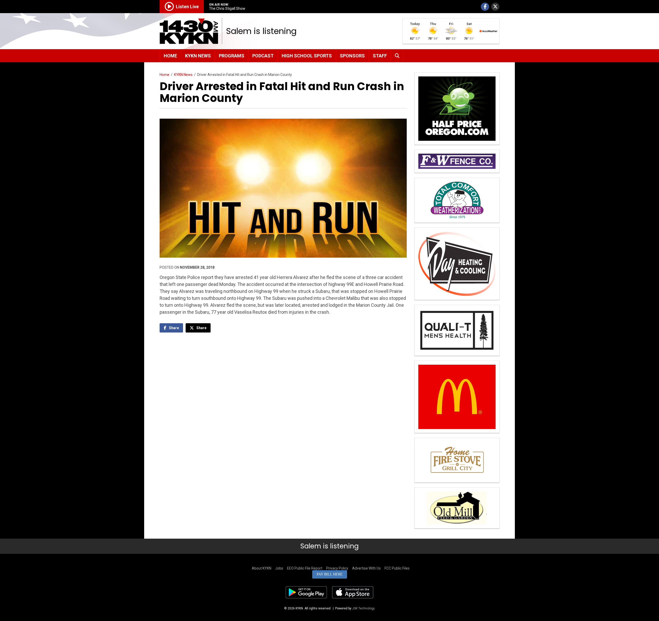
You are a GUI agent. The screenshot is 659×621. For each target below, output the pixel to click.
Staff (380, 55)
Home (170, 55)
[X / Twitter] (495, 7)
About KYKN (261, 568)
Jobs (279, 568)
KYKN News (198, 55)
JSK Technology (363, 608)
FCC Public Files (397, 568)
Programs (231, 55)
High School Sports (307, 55)
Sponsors (352, 55)
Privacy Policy (337, 568)
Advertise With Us (366, 568)
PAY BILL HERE (330, 574)
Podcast (263, 55)
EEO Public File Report (304, 568)
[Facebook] (485, 7)
